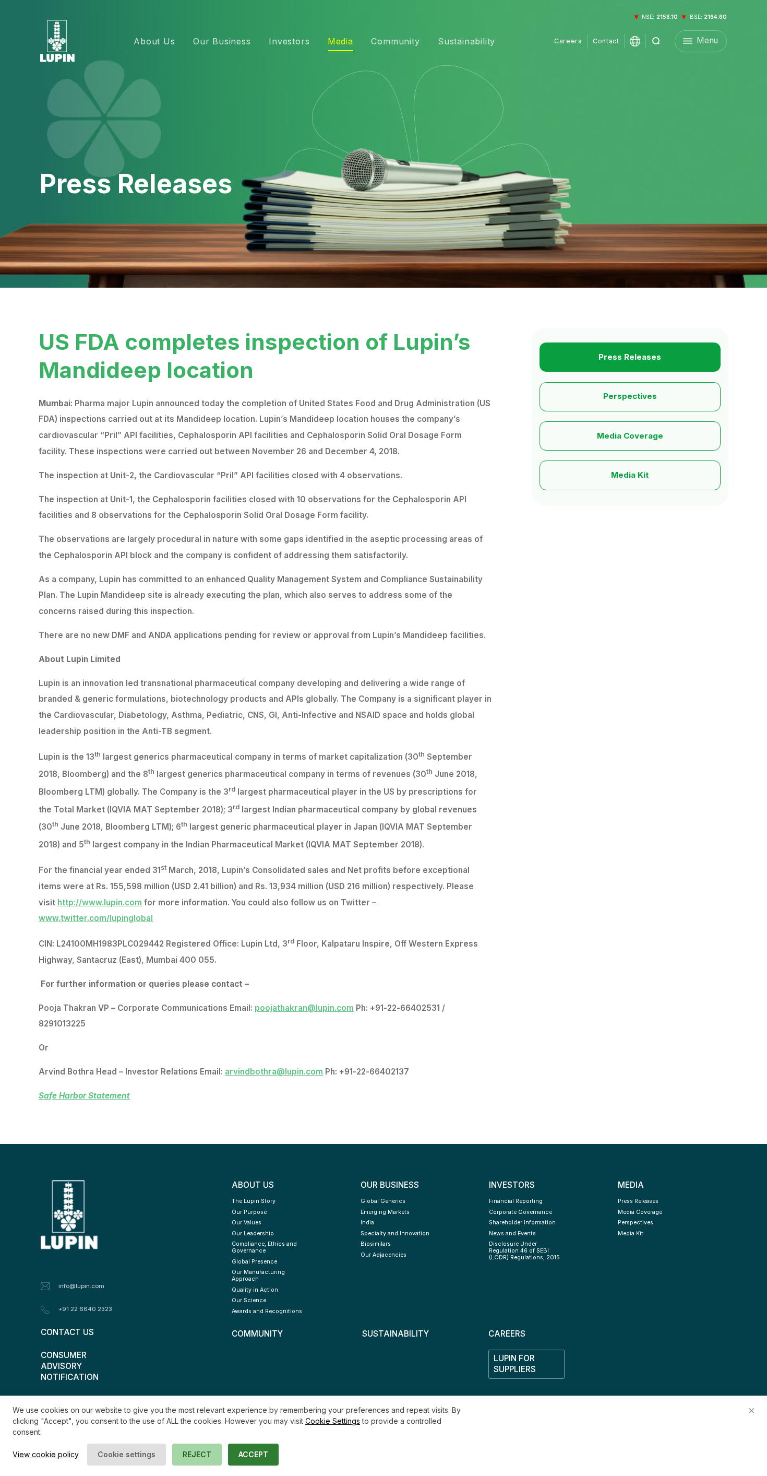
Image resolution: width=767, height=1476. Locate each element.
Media (340, 41)
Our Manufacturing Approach (259, 1275)
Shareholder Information (522, 1222)
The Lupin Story (253, 1201)
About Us (154, 41)
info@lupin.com (81, 1286)
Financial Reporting (516, 1201)
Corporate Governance (520, 1212)
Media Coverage (630, 436)
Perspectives (630, 396)
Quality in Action (255, 1289)
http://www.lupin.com (99, 902)
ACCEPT (253, 1454)
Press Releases (629, 357)
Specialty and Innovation (395, 1233)
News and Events (512, 1233)
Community (395, 41)
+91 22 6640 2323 (85, 1309)
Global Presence (254, 1261)
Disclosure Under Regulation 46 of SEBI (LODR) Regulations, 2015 (524, 1251)
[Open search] (656, 41)
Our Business (222, 41)
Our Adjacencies (383, 1254)
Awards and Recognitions (267, 1311)
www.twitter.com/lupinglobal (96, 918)
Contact (606, 41)
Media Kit (630, 475)
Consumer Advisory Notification (70, 1366)
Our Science (249, 1300)
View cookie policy (46, 1454)
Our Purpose (249, 1212)
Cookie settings (126, 1454)
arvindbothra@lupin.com (274, 1072)
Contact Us (67, 1332)
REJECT (197, 1454)
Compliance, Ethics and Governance (265, 1247)
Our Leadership (253, 1233)
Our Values (246, 1222)
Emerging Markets (385, 1212)
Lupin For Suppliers (515, 1363)
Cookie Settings (332, 1420)
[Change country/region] (635, 41)
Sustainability (466, 41)
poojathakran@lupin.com (304, 1008)
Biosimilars (376, 1244)
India (367, 1222)
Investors (289, 41)
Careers (568, 41)
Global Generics (383, 1201)
